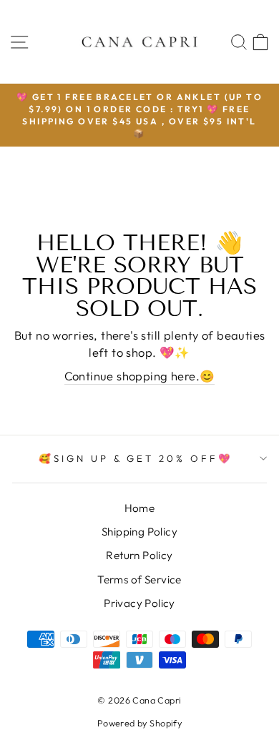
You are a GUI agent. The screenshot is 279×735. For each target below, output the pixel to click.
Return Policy (139, 555)
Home (139, 508)
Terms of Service (139, 579)
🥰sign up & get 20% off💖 (136, 458)
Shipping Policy (139, 531)
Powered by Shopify (139, 723)
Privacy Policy (139, 603)
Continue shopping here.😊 (139, 375)
